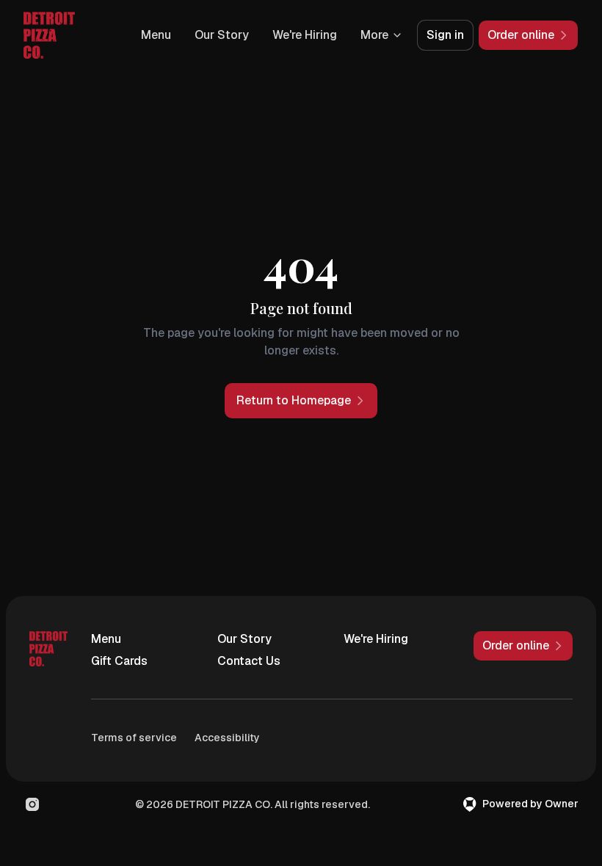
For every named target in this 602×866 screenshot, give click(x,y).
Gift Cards (119, 661)
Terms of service (134, 737)
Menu (156, 35)
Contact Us (248, 661)
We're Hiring (304, 35)
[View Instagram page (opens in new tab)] (32, 804)
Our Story (222, 35)
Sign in (445, 35)
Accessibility (227, 737)
